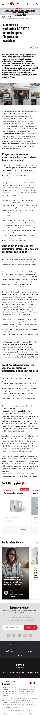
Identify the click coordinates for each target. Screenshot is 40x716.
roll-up (25, 413)
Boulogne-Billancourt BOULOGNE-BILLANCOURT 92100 (16, 595)
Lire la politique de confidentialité (11, 707)
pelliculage (22, 297)
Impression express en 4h (10, 651)
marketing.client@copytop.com (20, 619)
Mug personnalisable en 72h (13, 493)
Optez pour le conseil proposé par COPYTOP (17, 473)
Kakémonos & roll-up (12, 10)
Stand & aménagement (20, 13)
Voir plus (37, 542)
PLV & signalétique (28, 10)
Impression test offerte (30, 651)
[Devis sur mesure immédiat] (28, 4)
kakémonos (16, 413)
